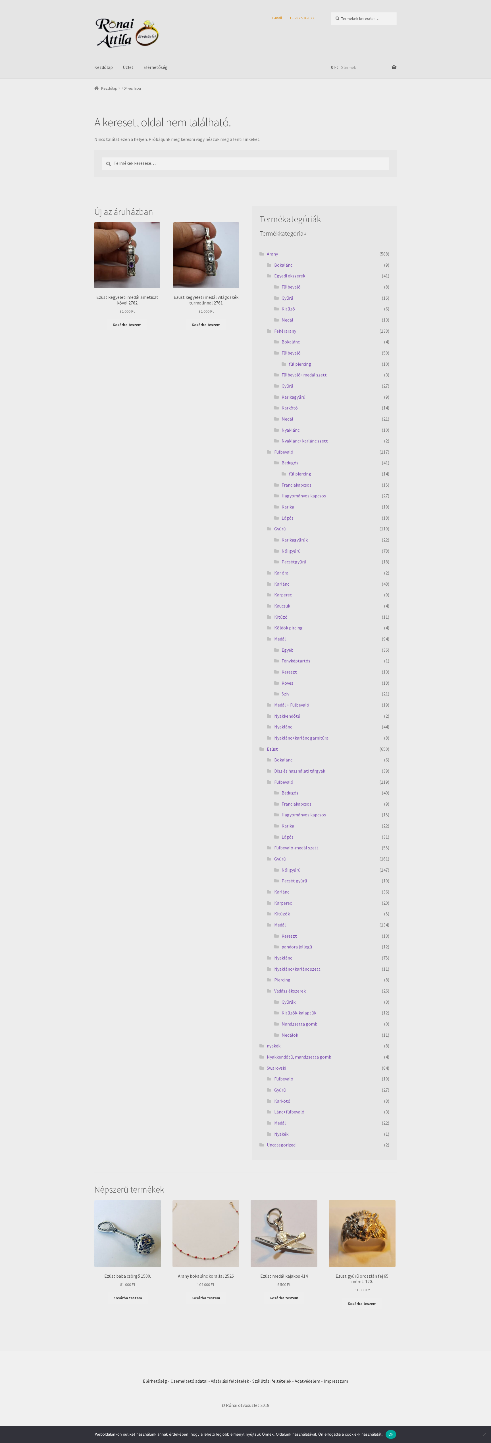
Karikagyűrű (293, 397)
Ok (391, 1434)
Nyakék (281, 1134)
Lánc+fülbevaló (289, 1112)
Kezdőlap (103, 67)
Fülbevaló (291, 287)
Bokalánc (283, 265)
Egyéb (288, 650)
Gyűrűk (289, 1002)
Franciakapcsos (296, 485)
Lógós (288, 518)
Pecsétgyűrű (294, 562)
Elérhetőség (155, 67)
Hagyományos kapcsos (304, 496)
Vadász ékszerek (290, 991)
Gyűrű (287, 298)
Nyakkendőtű (287, 716)
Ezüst (272, 749)
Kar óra (281, 573)
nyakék (273, 1046)
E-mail (277, 17)
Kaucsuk (282, 606)
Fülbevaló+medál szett (304, 375)
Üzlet (128, 67)
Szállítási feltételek (271, 1381)
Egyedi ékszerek (289, 276)
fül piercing (300, 364)
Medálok (290, 1035)
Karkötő (290, 408)
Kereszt (289, 672)
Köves (287, 683)
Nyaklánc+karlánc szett (305, 441)
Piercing (282, 980)
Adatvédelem (307, 1381)
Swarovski (276, 1068)
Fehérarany (285, 331)
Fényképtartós (296, 661)
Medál (287, 320)
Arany (272, 254)
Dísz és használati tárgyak (299, 771)
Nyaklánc (290, 430)
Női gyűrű (291, 551)
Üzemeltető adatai (188, 1381)
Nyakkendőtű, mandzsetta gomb (299, 1057)
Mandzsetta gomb (299, 1024)
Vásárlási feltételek (230, 1381)
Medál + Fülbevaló (291, 705)
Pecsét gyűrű (294, 881)
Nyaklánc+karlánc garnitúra (301, 738)
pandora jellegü (297, 947)
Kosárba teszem (127, 324)
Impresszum (336, 1381)
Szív (285, 694)
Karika (288, 507)
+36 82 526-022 (302, 17)
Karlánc (281, 584)
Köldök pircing (288, 628)
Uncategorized (281, 1145)
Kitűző (288, 309)
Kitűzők (282, 914)
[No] (484, 1434)
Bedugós (290, 463)
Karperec (283, 595)
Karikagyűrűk (295, 540)
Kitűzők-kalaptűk (299, 1013)
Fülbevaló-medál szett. (296, 848)
